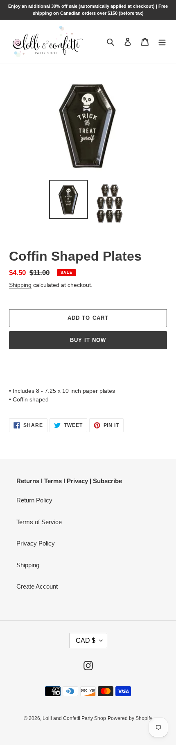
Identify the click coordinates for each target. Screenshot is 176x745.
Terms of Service (39, 521)
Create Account (37, 586)
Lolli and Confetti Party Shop (74, 718)
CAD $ (85, 640)
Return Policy (34, 500)
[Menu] (162, 41)
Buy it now (88, 340)
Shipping (20, 285)
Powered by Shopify (130, 718)
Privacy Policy (35, 543)
